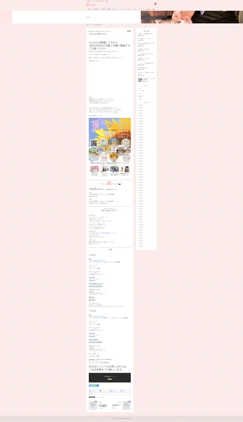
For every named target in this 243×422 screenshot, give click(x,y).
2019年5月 (141, 230)
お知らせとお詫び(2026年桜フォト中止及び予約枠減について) (146, 44)
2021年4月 (141, 190)
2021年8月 (141, 182)
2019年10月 (141, 224)
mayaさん (92, 291)
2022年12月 (141, 153)
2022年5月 (141, 169)
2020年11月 (141, 201)
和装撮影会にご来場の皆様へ (144, 49)
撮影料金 (140, 96)
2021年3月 (141, 193)
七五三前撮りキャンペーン (116, 405)
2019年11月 (141, 222)
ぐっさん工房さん (94, 273)
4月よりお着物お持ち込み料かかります (146, 53)
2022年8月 (141, 161)
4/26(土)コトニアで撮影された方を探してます (146, 73)
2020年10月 (141, 203)
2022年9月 (141, 158)
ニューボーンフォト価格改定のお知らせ (146, 63)
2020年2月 (141, 219)
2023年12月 (141, 139)
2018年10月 (141, 246)
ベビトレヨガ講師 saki (101, 217)
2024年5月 (141, 134)
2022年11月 (141, 155)
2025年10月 (141, 121)
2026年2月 (141, 113)
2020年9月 (141, 206)
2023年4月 (141, 147)
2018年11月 (141, 243)
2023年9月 (141, 142)
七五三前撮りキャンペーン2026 (144, 38)
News (129, 31)
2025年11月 (141, 118)
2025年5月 (141, 123)
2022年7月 (141, 163)
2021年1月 (141, 198)
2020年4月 (141, 216)
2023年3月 (141, 150)
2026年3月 (141, 110)
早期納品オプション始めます (144, 58)
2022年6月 (141, 166)
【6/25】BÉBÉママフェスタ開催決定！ (103, 405)
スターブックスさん (94, 279)
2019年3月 (141, 232)
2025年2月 (141, 126)
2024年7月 (141, 131)
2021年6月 (141, 185)
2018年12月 (141, 240)
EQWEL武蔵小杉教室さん (96, 285)
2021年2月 (141, 195)
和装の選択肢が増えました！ (144, 67)
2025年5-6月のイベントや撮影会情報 (148, 79)
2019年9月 (141, 227)
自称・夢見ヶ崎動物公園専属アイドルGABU (106, 233)
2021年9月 (141, 179)
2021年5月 (141, 187)
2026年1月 (141, 115)
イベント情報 (101, 397)
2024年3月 (141, 137)
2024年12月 (141, 129)
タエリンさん (92, 267)
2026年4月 (141, 107)
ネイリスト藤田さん (95, 305)
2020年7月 (141, 211)
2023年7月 (141, 145)
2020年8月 (141, 209)
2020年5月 (141, 214)
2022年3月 (141, 174)
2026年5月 (141, 105)
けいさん (102, 226)
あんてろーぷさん (94, 361)
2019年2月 (141, 235)
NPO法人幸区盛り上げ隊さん (97, 260)
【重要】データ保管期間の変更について (146, 34)
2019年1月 (141, 238)
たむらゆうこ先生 (94, 355)
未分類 (140, 99)
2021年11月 (141, 177)
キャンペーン (141, 93)
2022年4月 (141, 171)
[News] (93, 403)
